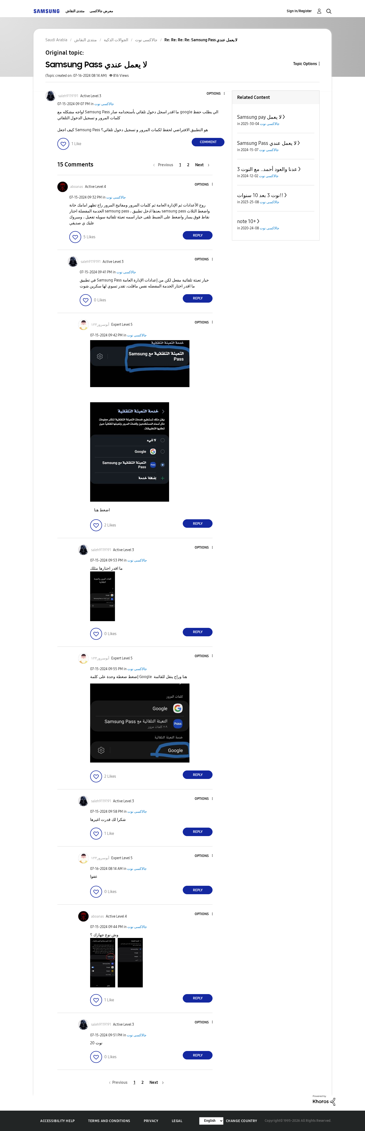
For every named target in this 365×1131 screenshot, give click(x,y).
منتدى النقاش (75, 11)
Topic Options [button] (305, 63)
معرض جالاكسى (101, 11)
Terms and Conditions (109, 1121)
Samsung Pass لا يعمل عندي (266, 143)
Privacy (151, 1121)
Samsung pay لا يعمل (259, 117)
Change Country (241, 1121)
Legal (177, 1121)
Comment (208, 142)
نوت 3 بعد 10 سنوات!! (260, 195)
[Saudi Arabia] (46, 11)
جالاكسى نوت (104, 104)
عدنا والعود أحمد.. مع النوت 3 (267, 169)
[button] (216, 93)
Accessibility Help (57, 1121)
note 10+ (246, 221)
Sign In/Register (299, 11)
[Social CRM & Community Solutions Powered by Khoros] (324, 1100)
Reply (198, 235)
